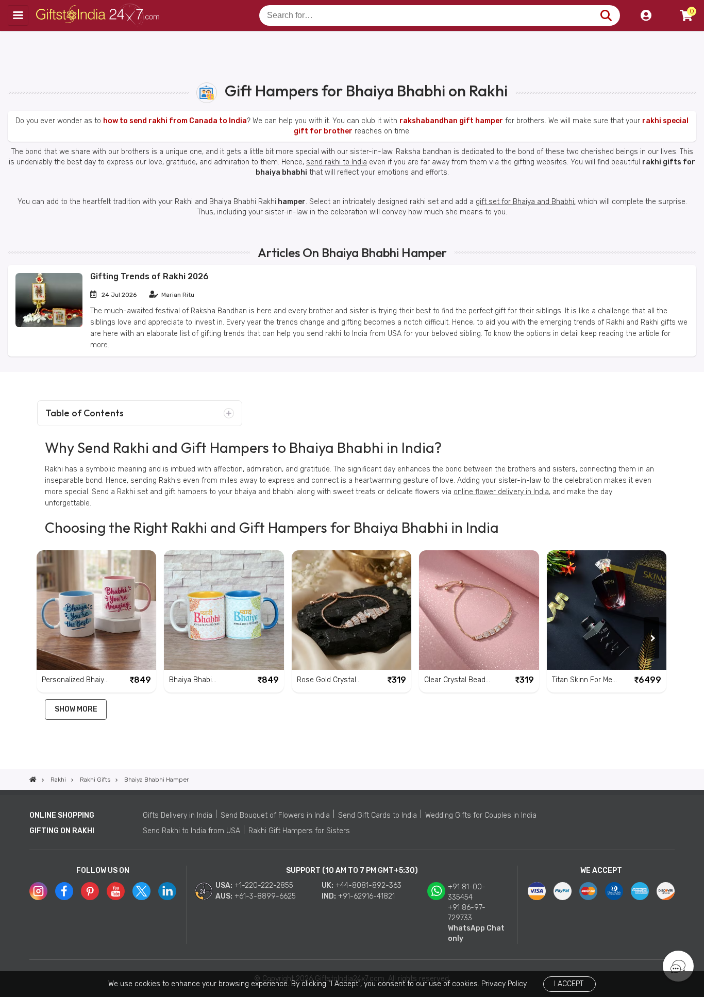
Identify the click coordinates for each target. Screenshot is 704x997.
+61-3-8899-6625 (265, 896)
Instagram (38, 891)
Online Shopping (61, 815)
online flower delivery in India (501, 491)
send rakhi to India (336, 162)
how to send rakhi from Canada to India (175, 120)
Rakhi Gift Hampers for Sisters (299, 830)
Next (651, 637)
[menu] (18, 15)
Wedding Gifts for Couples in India (481, 815)
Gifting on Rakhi (61, 830)
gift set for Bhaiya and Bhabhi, (526, 201)
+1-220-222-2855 (263, 885)
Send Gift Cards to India (377, 815)
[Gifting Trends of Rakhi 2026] (48, 324)
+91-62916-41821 (366, 896)
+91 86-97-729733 (466, 912)
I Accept (568, 983)
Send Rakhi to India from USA (191, 830)
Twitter (141, 891)
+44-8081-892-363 (368, 885)
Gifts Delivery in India (177, 815)
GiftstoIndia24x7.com (98, 15)
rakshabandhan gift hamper (451, 120)
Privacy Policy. (504, 983)
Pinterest (90, 891)
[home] (33, 779)
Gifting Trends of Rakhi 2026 (149, 276)
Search (606, 15)
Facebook (64, 891)
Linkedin (167, 891)
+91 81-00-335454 (466, 892)
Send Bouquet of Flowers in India (275, 815)
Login (645, 15)
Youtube (116, 891)
